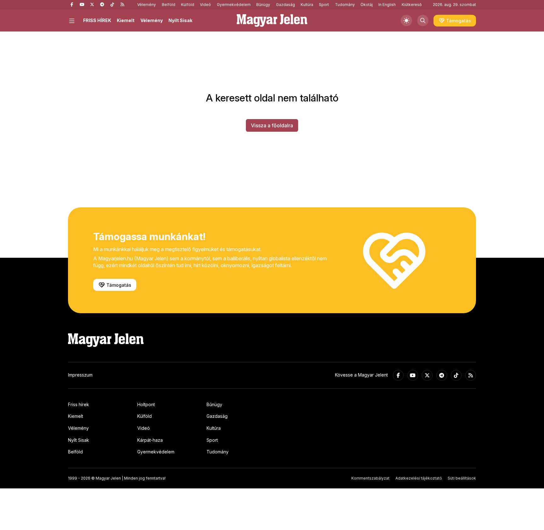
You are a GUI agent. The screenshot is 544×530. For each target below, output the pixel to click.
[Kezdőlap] (272, 20)
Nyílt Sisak (180, 20)
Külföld (187, 4)
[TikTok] (112, 5)
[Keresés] (422, 20)
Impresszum (80, 374)
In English (387, 4)
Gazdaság (285, 4)
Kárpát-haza (150, 440)
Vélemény (146, 4)
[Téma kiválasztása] (406, 20)
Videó (205, 4)
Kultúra (307, 4)
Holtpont (146, 404)
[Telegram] (102, 5)
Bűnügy (263, 4)
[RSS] (122, 5)
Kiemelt (125, 20)
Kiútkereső (412, 4)
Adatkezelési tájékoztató (418, 478)
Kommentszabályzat (370, 478)
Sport (324, 4)
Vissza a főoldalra (272, 125)
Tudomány (345, 4)
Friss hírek (78, 404)
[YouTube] (82, 5)
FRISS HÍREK (97, 20)
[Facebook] (72, 5)
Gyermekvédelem (234, 4)
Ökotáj (366, 4)
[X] (92, 5)
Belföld (168, 4)
